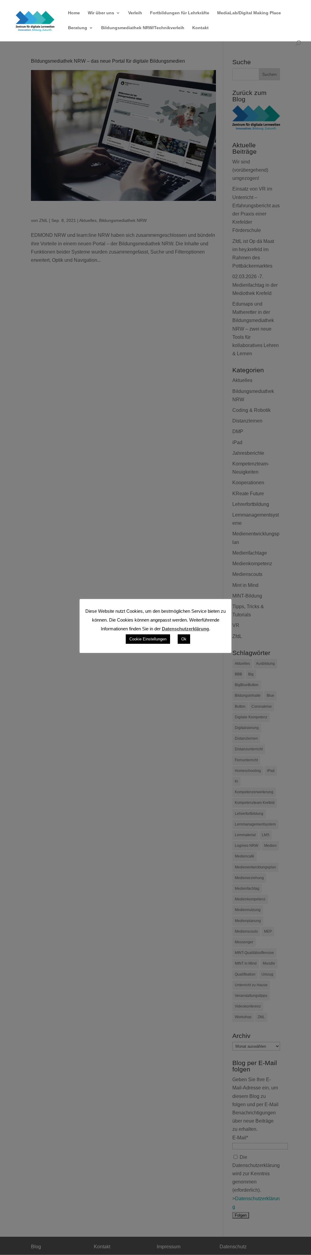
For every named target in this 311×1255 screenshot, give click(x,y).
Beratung (77, 28)
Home (74, 13)
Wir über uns (101, 13)
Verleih (135, 13)
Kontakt (200, 28)
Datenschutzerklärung (185, 628)
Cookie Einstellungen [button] (147, 639)
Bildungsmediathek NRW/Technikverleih (142, 28)
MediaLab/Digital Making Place (249, 13)
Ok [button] (183, 639)
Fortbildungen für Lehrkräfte (179, 13)
